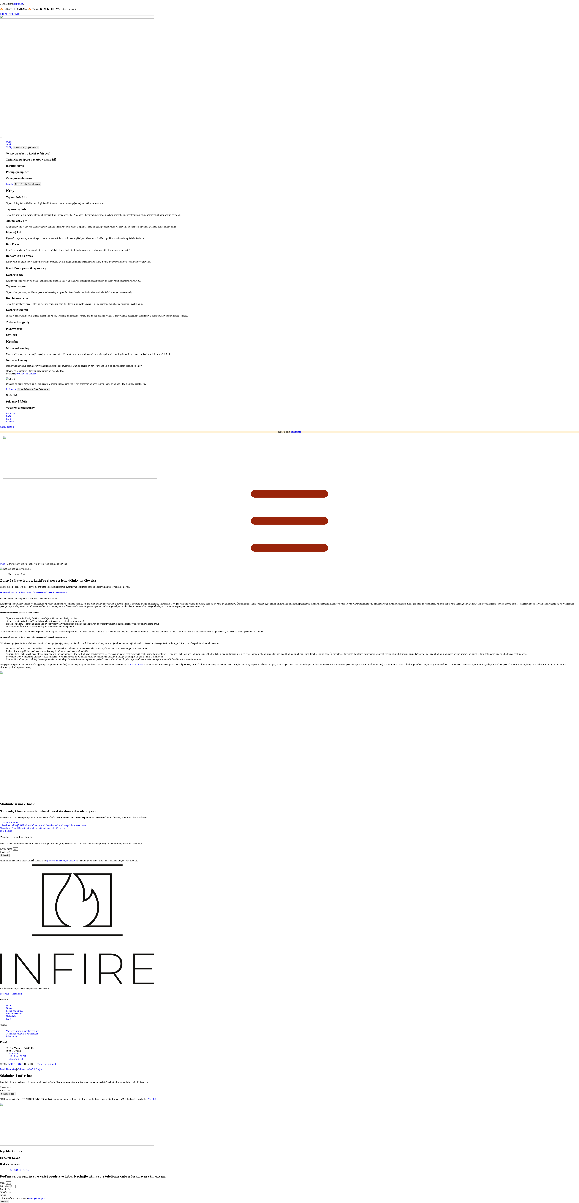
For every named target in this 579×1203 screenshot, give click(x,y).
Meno (3, 1087)
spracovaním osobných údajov (60, 860)
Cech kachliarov (136, 664)
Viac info (152, 1099)
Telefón (4, 1192)
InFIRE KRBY (15, 1064)
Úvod (2, 563)
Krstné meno (6, 849)
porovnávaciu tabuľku (25, 373)
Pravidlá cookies (8, 1069)
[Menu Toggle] (1, 137)
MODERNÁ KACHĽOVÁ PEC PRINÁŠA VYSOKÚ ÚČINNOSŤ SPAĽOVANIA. (33, 593)
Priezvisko (5, 1186)
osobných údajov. (36, 1198)
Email (3, 852)
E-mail (3, 1189)
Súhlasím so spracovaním (24, 1198)
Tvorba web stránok (46, 1064)
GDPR (3, 1195)
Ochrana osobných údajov (29, 1069)
